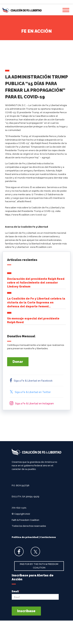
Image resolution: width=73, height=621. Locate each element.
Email (16, 591)
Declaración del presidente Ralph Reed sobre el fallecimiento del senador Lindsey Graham (36, 282)
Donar (18, 362)
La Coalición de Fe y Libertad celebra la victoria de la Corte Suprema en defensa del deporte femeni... (36, 302)
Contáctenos (48, 537)
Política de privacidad (25, 537)
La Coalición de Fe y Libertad (22, 10)
